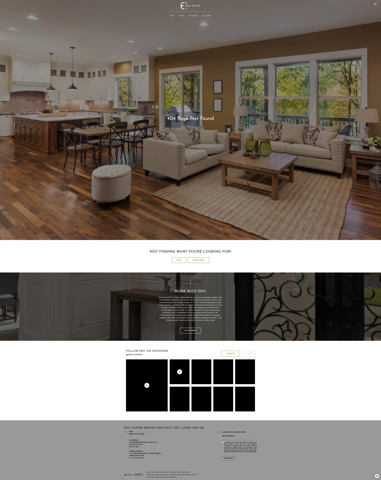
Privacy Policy (251, 451)
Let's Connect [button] (190, 330)
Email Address (228, 436)
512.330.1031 (134, 447)
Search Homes (198, 260)
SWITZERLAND (193, 15)
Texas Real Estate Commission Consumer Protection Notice (168, 472)
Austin (172, 15)
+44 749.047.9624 (136, 458)
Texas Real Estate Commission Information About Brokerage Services (172, 475)
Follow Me (230, 353)
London (181, 15)
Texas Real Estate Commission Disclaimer (162, 477)
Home (179, 260)
